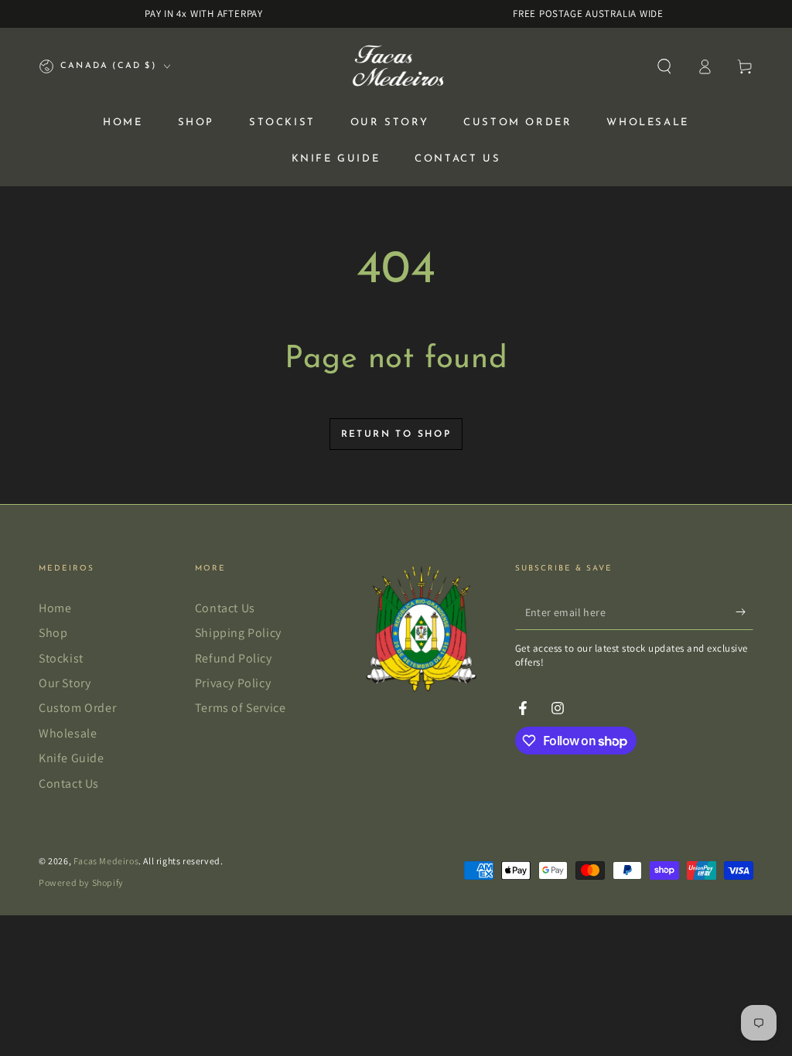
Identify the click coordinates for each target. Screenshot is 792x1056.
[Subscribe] (744, 612)
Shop (53, 633)
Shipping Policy (238, 633)
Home (55, 608)
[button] (664, 66)
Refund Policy (233, 658)
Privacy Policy (233, 683)
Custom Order (77, 708)
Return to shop (396, 434)
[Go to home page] (396, 66)
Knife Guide (71, 758)
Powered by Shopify (81, 882)
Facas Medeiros (105, 861)
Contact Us (69, 783)
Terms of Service (240, 708)
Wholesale (68, 733)
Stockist (61, 658)
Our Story (64, 683)
